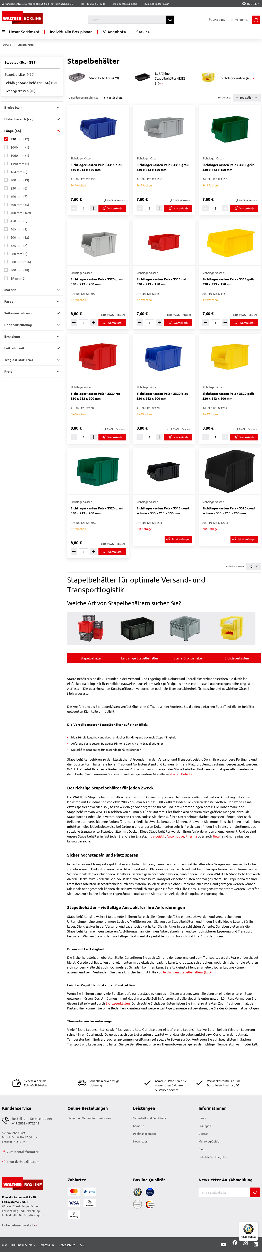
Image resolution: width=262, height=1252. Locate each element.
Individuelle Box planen (71, 31)
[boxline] (34, 17)
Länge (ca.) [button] (12, 131)
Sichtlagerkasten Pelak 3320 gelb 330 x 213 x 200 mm (228, 396)
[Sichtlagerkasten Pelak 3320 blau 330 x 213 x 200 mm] (164, 357)
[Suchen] (170, 20)
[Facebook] (235, 1244)
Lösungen (205, 1126)
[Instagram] (244, 1244)
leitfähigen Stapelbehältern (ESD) (187, 972)
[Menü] (255, 1224)
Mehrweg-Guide (209, 1141)
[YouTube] (224, 1245)
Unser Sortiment (24, 31)
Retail (217, 836)
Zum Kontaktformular (157, 3)
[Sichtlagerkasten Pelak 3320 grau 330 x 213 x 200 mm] (98, 242)
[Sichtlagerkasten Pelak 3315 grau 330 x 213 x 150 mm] (164, 128)
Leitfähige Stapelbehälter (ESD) (31, 82)
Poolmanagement (144, 1133)
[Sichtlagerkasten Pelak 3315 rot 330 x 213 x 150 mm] (164, 242)
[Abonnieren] (255, 1192)
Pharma (191, 836)
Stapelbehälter (19, 74)
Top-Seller (246, 97)
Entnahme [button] (12, 336)
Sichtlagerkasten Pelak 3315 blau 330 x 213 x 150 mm (96, 167)
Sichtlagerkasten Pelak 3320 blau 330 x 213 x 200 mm (162, 396)
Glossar (203, 1133)
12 (251, 566)
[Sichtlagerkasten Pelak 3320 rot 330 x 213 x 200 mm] (98, 357)
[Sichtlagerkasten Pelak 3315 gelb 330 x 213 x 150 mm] (230, 242)
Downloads (140, 1141)
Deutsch (252, 4)
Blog (201, 1149)
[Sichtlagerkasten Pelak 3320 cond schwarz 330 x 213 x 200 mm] (230, 471)
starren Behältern (182, 774)
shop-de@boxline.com (23, 1161)
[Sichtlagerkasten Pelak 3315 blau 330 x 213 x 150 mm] (98, 128)
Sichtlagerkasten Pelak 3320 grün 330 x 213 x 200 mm (97, 510)
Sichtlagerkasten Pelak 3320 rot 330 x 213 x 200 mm (95, 396)
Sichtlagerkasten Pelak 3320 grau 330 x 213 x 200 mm (97, 281)
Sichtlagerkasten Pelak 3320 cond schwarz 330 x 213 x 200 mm (228, 510)
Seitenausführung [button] (18, 313)
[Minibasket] (256, 20)
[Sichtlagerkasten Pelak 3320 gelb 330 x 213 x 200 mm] (230, 357)
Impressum (47, 1244)
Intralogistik (156, 836)
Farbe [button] (8, 301)
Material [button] (11, 290)
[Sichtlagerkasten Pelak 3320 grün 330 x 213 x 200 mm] (98, 471)
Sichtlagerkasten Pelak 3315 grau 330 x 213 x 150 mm (163, 167)
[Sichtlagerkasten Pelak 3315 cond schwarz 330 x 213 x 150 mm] (164, 471)
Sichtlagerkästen (20, 91)
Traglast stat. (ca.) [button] (18, 360)
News (202, 1118)
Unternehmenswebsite (18, 1225)
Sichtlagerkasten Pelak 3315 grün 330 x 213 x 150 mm (228, 167)
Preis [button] (8, 371)
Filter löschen (113, 97)
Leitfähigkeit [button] (14, 348)
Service (143, 31)
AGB (82, 1244)
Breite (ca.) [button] (13, 107)
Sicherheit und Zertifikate (149, 1118)
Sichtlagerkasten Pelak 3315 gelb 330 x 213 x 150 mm (228, 281)
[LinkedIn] (256, 1245)
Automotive (175, 836)
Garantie (138, 1126)
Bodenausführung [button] (18, 325)
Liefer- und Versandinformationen (89, 1118)
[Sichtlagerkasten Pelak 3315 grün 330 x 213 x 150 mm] (230, 128)
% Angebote (114, 31)
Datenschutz (67, 1244)
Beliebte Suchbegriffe (213, 1157)
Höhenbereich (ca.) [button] (19, 119)
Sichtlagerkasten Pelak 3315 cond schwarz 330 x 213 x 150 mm (163, 510)
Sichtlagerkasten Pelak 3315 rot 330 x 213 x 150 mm (161, 281)
